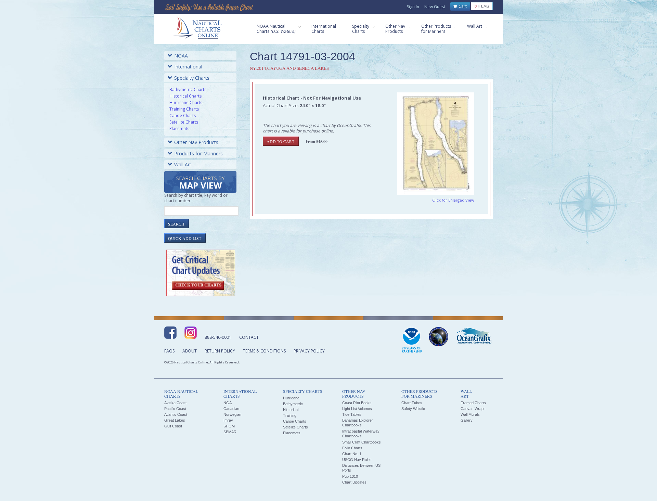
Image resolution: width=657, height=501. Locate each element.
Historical (290, 410)
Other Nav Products (196, 142)
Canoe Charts (182, 115)
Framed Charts (473, 403)
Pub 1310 (350, 476)
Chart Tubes (411, 403)
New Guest (434, 7)
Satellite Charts (183, 122)
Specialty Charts (191, 78)
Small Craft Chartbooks (361, 442)
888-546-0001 (218, 337)
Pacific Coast (175, 409)
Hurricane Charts (185, 102)
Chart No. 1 (351, 454)
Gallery (467, 420)
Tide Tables (351, 414)
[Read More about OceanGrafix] (474, 336)
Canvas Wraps (473, 409)
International (188, 66)
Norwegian (232, 414)
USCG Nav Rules (357, 460)
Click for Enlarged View (453, 200)
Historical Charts (185, 96)
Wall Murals (470, 414)
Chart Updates (354, 482)
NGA (227, 403)
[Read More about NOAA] (412, 340)
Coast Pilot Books (357, 403)
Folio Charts (352, 448)
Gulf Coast (173, 426)
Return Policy (220, 351)
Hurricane (291, 398)
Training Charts (184, 109)
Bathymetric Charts (187, 89)
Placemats (179, 128)
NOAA (181, 55)
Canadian (231, 409)
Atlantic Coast (175, 414)
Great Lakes (174, 420)
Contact (249, 337)
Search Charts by (200, 183)
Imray (228, 420)
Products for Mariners (198, 153)
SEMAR (229, 432)
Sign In (413, 7)
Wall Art (182, 164)
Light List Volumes (357, 409)
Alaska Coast (175, 403)
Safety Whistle (413, 409)
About (189, 351)
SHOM (229, 426)
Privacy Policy (309, 351)
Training (289, 415)
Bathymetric (293, 404)
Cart (462, 6)
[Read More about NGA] (438, 336)
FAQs (169, 351)
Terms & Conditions (264, 351)
